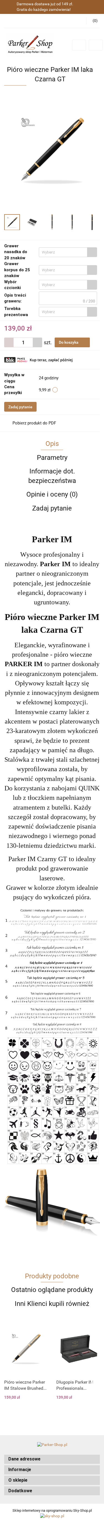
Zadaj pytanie (20, 407)
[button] (52, 1459)
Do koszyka (69, 342)
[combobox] (68, 252)
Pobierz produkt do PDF (34, 423)
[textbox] (63, 252)
